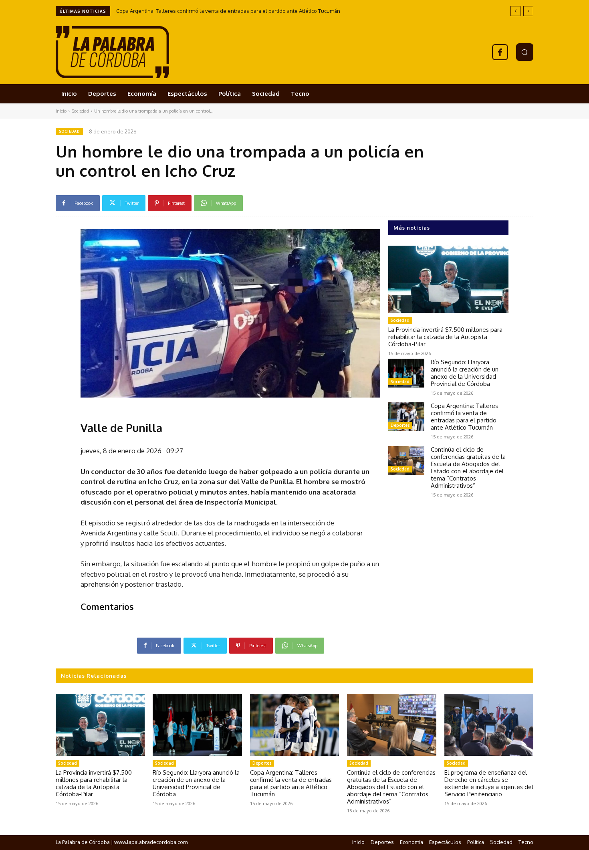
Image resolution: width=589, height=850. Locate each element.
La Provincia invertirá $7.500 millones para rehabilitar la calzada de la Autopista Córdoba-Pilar (445, 337)
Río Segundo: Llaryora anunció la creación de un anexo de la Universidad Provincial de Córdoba (464, 373)
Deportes (400, 425)
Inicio (61, 111)
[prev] (515, 11)
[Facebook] (500, 52)
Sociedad (80, 111)
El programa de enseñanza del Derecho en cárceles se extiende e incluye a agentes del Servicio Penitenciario (488, 783)
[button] (524, 52)
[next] (528, 11)
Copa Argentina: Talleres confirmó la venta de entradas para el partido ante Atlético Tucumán (228, 11)
